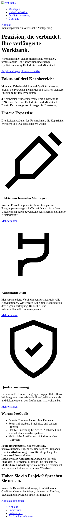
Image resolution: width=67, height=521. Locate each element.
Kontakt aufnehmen (12, 500)
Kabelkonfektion (18, 12)
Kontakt (6, 24)
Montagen (14, 9)
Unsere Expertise (30, 71)
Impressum (15, 510)
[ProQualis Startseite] (8, 2)
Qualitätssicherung (19, 15)
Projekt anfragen (10, 71)
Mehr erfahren (9, 220)
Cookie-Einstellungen (21, 516)
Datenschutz (16, 513)
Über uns (14, 18)
